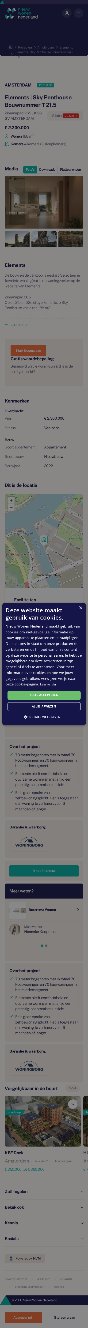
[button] (44, 717)
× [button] (80, 608)
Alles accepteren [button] (44, 695)
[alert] (44, 664)
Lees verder (48, 685)
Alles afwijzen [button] (44, 706)
